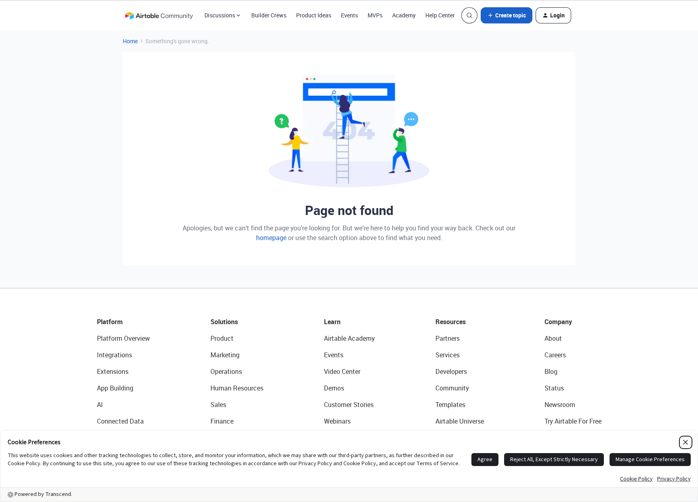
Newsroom (560, 404)
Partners (447, 338)
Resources (450, 321)
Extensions (112, 371)
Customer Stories (349, 404)
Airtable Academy (349, 338)
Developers (451, 371)
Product (221, 338)
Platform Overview (123, 338)
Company (558, 321)
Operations (226, 371)
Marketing (225, 354)
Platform (110, 321)
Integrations (114, 354)
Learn (332, 321)
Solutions (224, 321)
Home (130, 41)
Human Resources (236, 388)
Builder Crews (268, 15)
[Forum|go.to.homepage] (159, 15)
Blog (551, 371)
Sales (218, 404)
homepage (271, 237)
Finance (221, 421)
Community (452, 388)
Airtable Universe (459, 421)
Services (447, 354)
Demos (334, 388)
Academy (404, 15)
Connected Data (120, 421)
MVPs (375, 15)
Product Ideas (313, 15)
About (553, 338)
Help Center (440, 15)
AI (100, 404)
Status (554, 388)
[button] (506, 15)
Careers (555, 354)
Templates (450, 404)
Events (349, 15)
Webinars (337, 421)
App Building (115, 388)
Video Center (342, 371)
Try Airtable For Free (573, 421)
